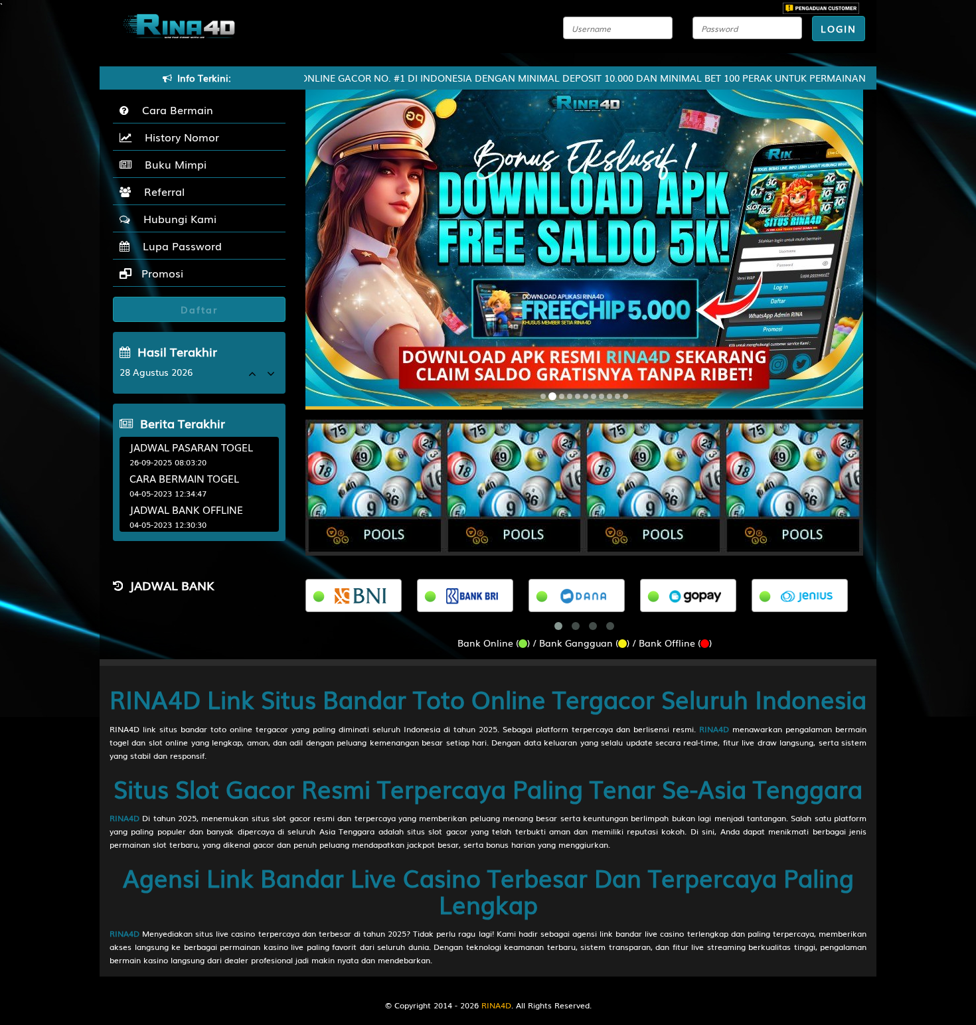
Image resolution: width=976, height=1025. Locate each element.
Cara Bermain (174, 110)
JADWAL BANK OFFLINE (186, 509)
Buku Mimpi (172, 164)
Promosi (160, 273)
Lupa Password (179, 246)
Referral (161, 191)
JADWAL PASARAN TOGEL (191, 446)
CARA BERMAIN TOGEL (184, 478)
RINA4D (714, 729)
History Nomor (178, 137)
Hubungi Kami (176, 218)
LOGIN (838, 28)
